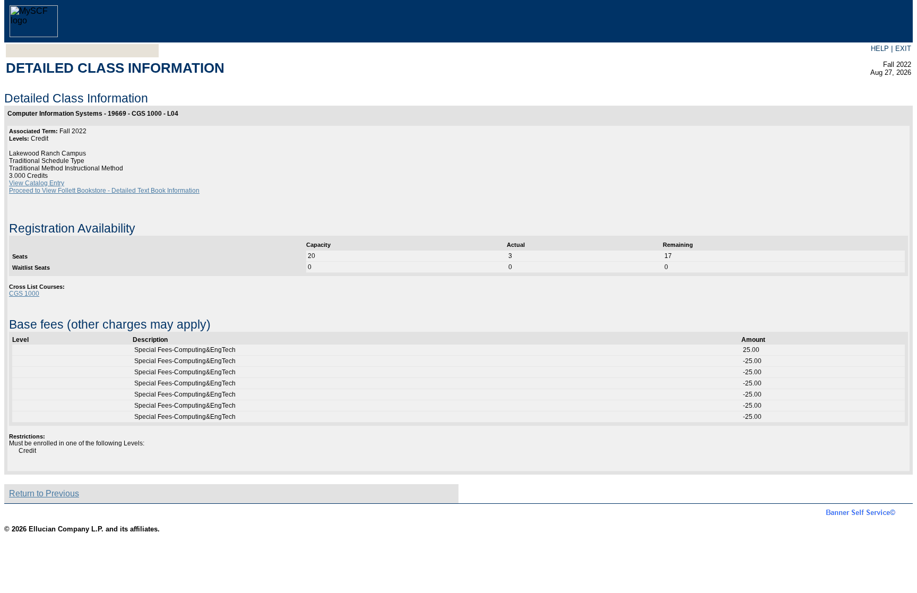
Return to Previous (44, 493)
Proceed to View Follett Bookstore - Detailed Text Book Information (104, 190)
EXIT (903, 49)
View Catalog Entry (36, 183)
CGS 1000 (24, 293)
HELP (880, 49)
